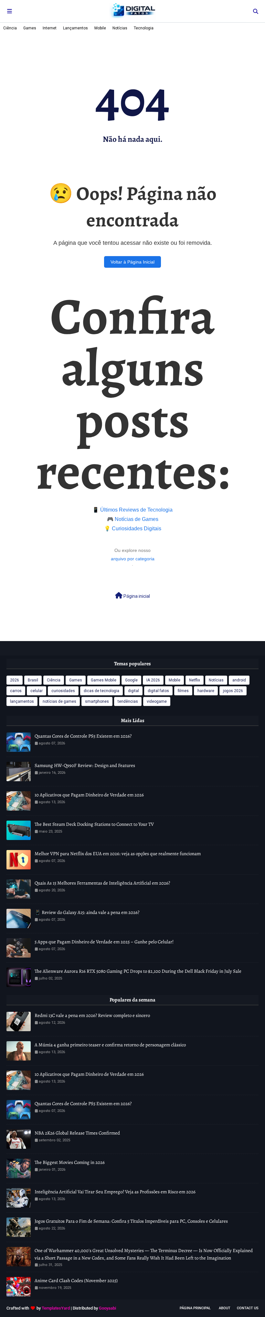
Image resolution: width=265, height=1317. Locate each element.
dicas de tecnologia (101, 691)
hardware (205, 691)
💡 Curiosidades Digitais (132, 528)
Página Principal (195, 1308)
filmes (183, 691)
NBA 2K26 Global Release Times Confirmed (77, 1133)
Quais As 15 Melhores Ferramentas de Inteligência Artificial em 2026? (102, 883)
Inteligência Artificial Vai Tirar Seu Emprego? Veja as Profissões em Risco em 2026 (115, 1191)
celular (36, 691)
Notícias (119, 28)
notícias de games (59, 701)
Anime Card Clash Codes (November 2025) (76, 1280)
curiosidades (63, 691)
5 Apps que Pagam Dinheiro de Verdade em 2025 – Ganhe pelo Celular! (104, 941)
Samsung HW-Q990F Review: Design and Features (85, 765)
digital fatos (158, 691)
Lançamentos (75, 28)
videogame (157, 701)
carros (16, 691)
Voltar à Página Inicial (132, 261)
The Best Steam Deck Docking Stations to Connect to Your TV (94, 824)
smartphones (97, 701)
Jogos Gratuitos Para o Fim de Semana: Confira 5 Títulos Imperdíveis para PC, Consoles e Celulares (131, 1221)
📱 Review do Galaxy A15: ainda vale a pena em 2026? (87, 912)
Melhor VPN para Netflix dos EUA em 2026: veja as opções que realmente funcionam (118, 853)
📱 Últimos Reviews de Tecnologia (132, 510)
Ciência (10, 28)
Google (131, 680)
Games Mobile (103, 680)
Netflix (194, 680)
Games (29, 28)
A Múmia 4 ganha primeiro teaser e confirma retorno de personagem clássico (110, 1045)
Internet (50, 28)
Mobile (100, 28)
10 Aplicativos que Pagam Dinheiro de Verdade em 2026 (89, 795)
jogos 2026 (233, 691)
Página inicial (136, 596)
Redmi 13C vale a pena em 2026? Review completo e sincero (92, 1015)
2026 (14, 680)
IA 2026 (153, 680)
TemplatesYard (56, 1308)
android (239, 680)
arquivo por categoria (132, 558)
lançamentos (22, 701)
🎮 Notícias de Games (132, 519)
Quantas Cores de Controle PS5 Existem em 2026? (83, 736)
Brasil (33, 680)
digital (133, 691)
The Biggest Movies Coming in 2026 (70, 1162)
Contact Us (248, 1308)
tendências (128, 701)
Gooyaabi (107, 1308)
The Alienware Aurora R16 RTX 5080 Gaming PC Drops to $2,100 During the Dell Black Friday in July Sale (138, 971)
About (224, 1308)
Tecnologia (144, 28)
